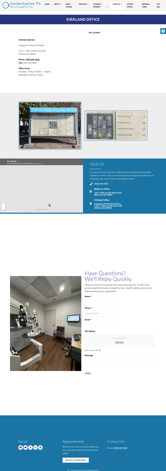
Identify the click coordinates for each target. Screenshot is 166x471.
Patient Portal (130, 5)
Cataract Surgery (97, 5)
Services (83, 4)
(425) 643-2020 (32, 59)
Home (47, 4)
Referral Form (146, 5)
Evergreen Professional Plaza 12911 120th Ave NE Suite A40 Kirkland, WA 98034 (108, 206)
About (56, 4)
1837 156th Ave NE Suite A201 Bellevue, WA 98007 (108, 194)
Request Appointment (75, 460)
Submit (88, 373)
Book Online (69, 5)
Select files (119, 342)
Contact (116, 4)
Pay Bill (158, 5)
